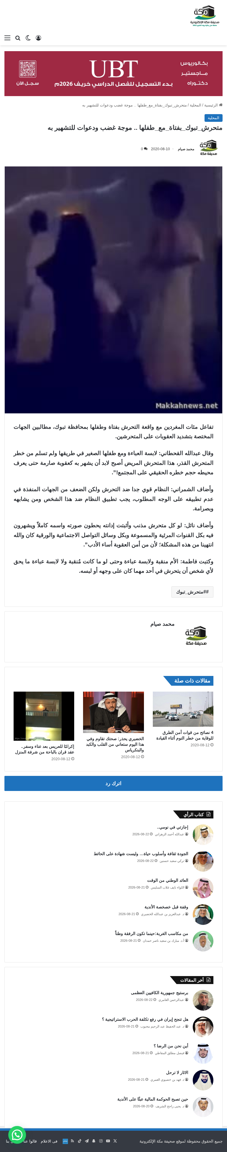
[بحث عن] (18, 37)
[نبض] (65, 1141)
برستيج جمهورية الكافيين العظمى (159, 992)
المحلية (195, 105)
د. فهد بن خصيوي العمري (167, 1079)
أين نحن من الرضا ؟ (171, 1045)
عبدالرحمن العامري (171, 999)
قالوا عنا (30, 1141)
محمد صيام (186, 149)
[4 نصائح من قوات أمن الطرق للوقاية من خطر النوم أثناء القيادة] (183, 709)
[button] (17, 1135)
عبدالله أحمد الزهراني (169, 834)
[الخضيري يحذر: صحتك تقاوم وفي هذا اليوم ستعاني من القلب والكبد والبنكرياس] (113, 712)
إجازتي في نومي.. (172, 827)
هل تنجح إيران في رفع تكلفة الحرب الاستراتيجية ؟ (145, 1019)
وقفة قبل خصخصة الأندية (166, 907)
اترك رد (113, 783)
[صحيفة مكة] (205, 16)
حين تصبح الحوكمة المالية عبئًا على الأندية (152, 1099)
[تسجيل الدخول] (38, 37)
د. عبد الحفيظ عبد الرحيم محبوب (162, 1026)
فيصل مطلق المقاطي (169, 1053)
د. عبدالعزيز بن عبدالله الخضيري (162, 914)
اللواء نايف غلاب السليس (167, 887)
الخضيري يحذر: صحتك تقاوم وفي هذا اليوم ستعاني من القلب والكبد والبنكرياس (115, 744)
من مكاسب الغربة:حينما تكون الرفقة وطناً (151, 933)
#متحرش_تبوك (191, 591)
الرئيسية (211, 105)
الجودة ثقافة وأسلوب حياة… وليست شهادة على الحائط (141, 853)
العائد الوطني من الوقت (167, 880)
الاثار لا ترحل (177, 1072)
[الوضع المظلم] (28, 37)
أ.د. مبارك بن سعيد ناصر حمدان (163, 940)
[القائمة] (7, 37)
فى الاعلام (49, 1141)
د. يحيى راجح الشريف (169, 1106)
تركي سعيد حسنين (172, 861)
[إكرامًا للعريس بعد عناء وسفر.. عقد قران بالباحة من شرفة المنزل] (44, 716)
